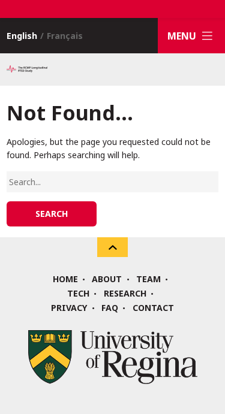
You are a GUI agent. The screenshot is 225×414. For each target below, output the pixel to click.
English (22, 35)
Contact (153, 308)
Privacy (69, 308)
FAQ (109, 308)
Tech (78, 293)
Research (125, 293)
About (107, 279)
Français (65, 35)
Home (65, 279)
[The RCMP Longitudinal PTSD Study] (27, 69)
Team (148, 279)
